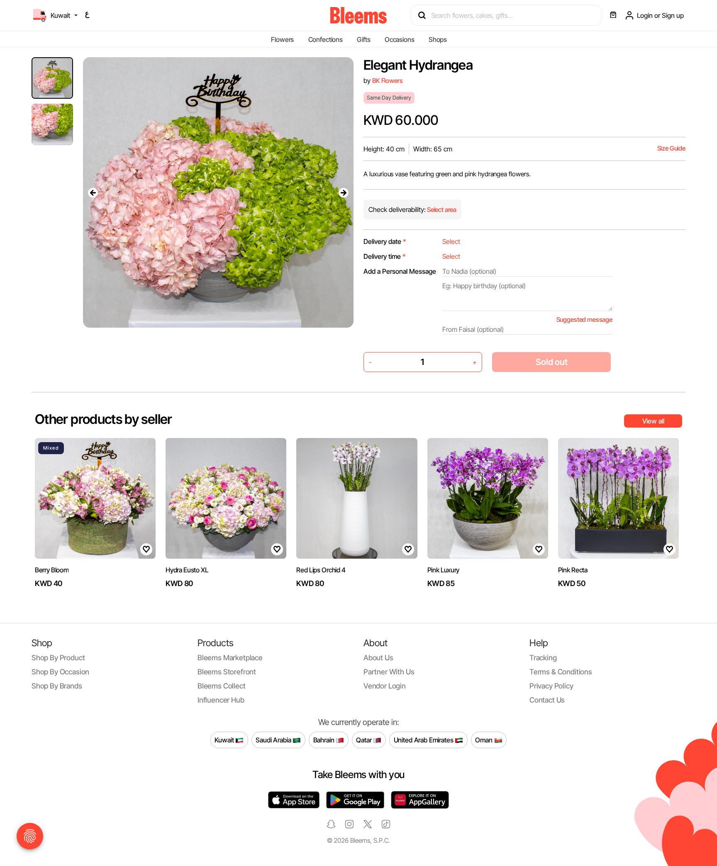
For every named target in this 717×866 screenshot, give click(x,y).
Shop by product (58, 657)
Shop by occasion (60, 671)
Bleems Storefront (227, 671)
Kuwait (225, 739)
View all (653, 421)
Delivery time (384, 256)
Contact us (547, 700)
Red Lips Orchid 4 (321, 570)
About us (378, 657)
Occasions (400, 39)
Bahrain (324, 739)
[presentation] (93, 192)
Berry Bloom (51, 570)
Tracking (543, 657)
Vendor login (384, 685)
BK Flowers (387, 81)
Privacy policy (551, 685)
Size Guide (671, 148)
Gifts (363, 39)
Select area (441, 210)
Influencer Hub (221, 700)
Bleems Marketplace (230, 657)
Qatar (364, 739)
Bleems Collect (222, 685)
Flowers (282, 39)
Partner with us (388, 671)
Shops (438, 39)
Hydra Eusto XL (187, 570)
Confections (325, 39)
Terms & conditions (560, 671)
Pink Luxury (443, 570)
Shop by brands (57, 685)
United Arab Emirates (424, 739)
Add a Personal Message (399, 271)
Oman (484, 739)
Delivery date (384, 241)
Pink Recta (573, 570)
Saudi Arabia (274, 739)
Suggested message (584, 320)
